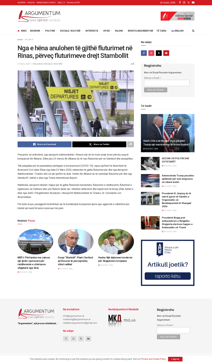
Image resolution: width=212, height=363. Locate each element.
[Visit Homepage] (39, 16)
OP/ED (106, 31)
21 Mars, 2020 (24, 64)
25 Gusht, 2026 (65, 269)
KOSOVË (31, 3)
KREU (24, 31)
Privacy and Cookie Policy (153, 359)
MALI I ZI (61, 3)
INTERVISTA (92, 31)
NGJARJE (29, 40)
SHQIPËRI (22, 3)
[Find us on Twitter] (159, 53)
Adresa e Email (152, 77)
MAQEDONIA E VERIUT (46, 3)
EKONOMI (35, 31)
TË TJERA (161, 31)
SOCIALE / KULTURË (70, 31)
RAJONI (119, 31)
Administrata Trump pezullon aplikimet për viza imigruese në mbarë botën (178, 179)
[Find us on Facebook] (144, 53)
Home (20, 40)
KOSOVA (64, 252)
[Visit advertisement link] (167, 263)
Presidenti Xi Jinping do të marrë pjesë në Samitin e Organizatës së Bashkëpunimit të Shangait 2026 (176, 200)
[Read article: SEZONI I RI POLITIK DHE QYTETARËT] (150, 163)
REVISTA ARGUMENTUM (140, 31)
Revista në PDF (73, 3)
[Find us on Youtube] (166, 53)
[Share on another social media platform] (130, 144)
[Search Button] (193, 31)
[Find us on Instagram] (151, 53)
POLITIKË (50, 31)
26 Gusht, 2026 (25, 272)
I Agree (175, 359)
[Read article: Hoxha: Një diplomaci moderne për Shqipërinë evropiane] (116, 241)
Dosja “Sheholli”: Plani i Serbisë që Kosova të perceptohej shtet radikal (75, 261)
